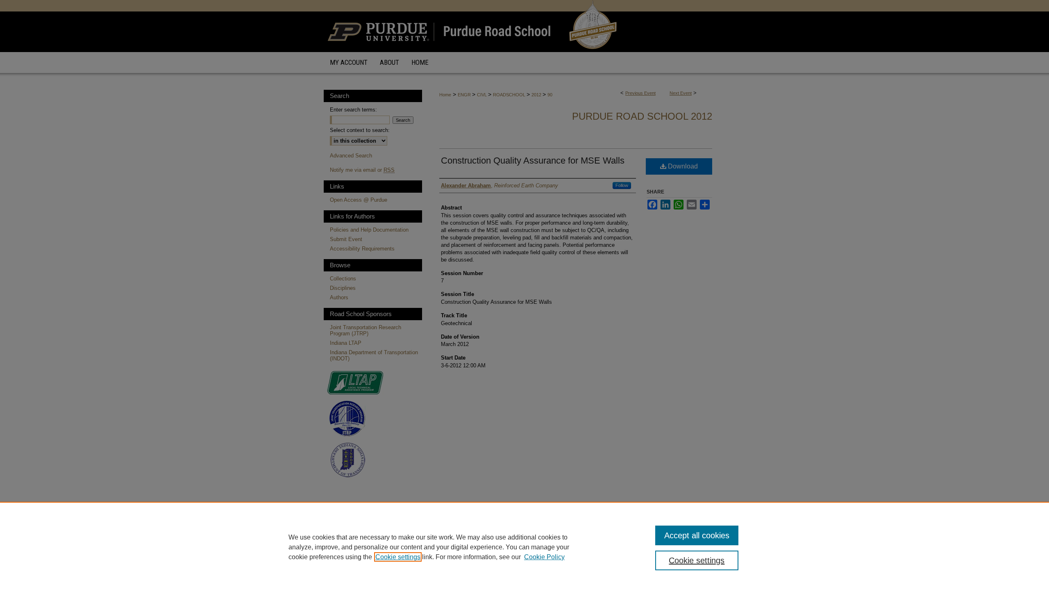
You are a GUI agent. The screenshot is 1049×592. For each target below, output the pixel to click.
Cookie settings (397, 556)
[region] (524, 547)
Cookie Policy (544, 556)
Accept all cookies (696, 535)
